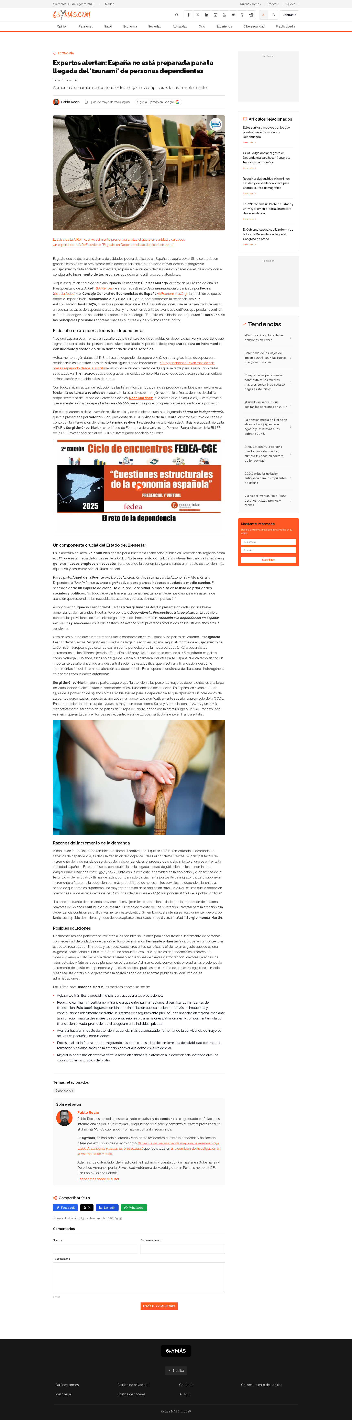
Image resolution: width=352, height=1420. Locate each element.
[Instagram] (215, 14)
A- (263, 15)
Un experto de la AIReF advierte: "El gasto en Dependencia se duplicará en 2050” (113, 245)
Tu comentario (61, 1258)
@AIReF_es (104, 288)
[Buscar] (177, 15)
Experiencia (224, 26)
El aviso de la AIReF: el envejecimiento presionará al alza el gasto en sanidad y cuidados (119, 239)
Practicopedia (285, 26)
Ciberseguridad (254, 26)
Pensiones (86, 26)
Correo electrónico (151, 1240)
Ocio (202, 26)
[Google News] (251, 14)
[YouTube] (224, 14)
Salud (108, 26)
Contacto (186, 1385)
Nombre (57, 1240)
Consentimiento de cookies (261, 1385)
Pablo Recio (70, 102)
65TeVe (290, 4)
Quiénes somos (250, 4)
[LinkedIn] (206, 14)
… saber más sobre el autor (98, 1179)
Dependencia (64, 1090)
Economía (130, 26)
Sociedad (154, 26)
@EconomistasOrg (172, 294)
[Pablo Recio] (56, 102)
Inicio (56, 80)
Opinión (62, 26)
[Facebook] (188, 14)
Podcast (273, 4)
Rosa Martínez (141, 398)
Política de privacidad (133, 1385)
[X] (197, 14)
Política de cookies (131, 1394)
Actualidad (180, 26)
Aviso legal (63, 1394)
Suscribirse (268, 559)
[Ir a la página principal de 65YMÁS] (71, 15)
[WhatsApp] (242, 14)
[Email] (233, 14)
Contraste (289, 15)
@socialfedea (64, 294)
